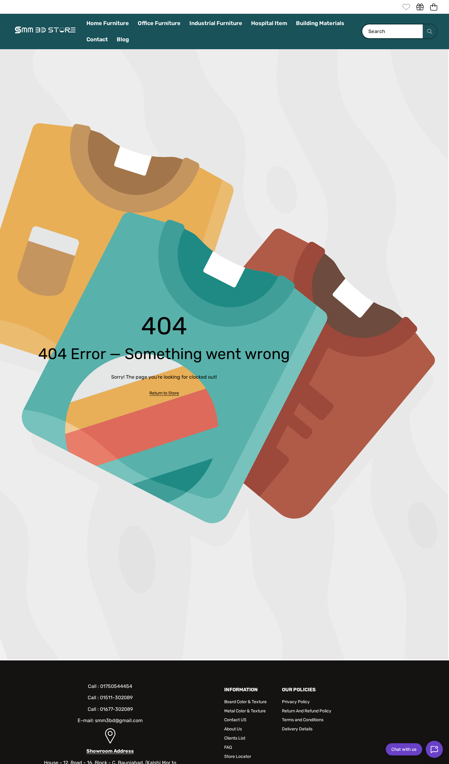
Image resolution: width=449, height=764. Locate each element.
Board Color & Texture (245, 701)
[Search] (429, 31)
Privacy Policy (296, 701)
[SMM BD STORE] (45, 31)
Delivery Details (297, 729)
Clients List (234, 738)
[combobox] (399, 31)
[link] (406, 7)
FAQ (228, 747)
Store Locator (237, 756)
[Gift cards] (420, 7)
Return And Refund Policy (306, 711)
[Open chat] (434, 749)
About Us (233, 729)
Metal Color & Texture (245, 711)
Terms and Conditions (302, 719)
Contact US (235, 719)
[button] (433, 7)
